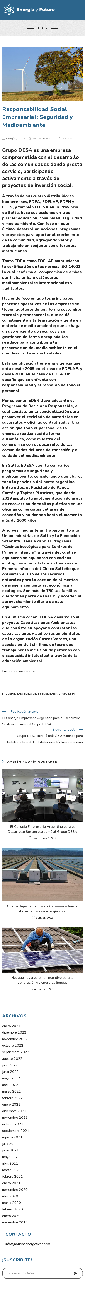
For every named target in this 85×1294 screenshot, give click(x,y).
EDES (45, 693)
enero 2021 (11, 1183)
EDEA (20, 693)
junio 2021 (10, 1150)
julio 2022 (10, 1065)
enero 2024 (11, 1026)
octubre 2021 (12, 1124)
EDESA (53, 693)
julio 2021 (10, 1143)
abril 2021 (10, 1163)
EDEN (37, 693)
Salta (13, 212)
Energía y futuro (15, 138)
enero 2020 (11, 1215)
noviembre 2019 (15, 1222)
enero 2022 (11, 1104)
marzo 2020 (11, 1202)
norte (48, 481)
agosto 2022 (12, 1058)
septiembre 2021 (15, 1130)
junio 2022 (10, 1071)
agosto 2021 (12, 1137)
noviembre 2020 (15, 1189)
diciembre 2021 (14, 1111)
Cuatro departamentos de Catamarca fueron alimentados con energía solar (42, 909)
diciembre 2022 (14, 1032)
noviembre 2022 (15, 1039)
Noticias (67, 138)
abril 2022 (10, 1084)
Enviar (76, 1273)
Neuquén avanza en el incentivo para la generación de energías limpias (42, 980)
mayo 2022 (11, 1078)
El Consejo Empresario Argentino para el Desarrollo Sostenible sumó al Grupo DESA (42, 829)
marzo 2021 (11, 1170)
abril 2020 (10, 1196)
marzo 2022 (11, 1091)
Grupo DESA (17, 150)
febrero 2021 (12, 1176)
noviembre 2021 (15, 1117)
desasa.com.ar (25, 671)
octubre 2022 (12, 1045)
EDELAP (28, 693)
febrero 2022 (12, 1098)
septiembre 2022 (15, 1052)
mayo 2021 (11, 1157)
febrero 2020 (12, 1209)
